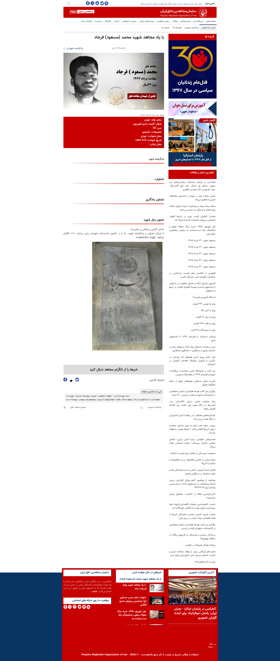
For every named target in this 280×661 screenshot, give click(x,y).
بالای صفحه (211, 644)
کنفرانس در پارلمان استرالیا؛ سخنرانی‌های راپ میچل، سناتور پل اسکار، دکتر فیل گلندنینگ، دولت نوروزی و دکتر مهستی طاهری (192, 185)
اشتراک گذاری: (156, 380)
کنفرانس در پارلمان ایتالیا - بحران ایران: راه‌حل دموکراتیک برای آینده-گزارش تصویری (195, 613)
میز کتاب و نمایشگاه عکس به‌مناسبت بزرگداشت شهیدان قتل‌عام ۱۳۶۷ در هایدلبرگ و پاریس (192, 372)
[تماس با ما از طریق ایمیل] (84, 607)
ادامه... (93, 591)
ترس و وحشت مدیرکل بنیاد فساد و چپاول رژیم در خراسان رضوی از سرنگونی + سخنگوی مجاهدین (192, 348)
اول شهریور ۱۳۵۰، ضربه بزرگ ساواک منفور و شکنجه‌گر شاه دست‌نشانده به (132, 615)
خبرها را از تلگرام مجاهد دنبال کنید (114, 369)
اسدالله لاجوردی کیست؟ (204, 297)
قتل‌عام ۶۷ (177, 27)
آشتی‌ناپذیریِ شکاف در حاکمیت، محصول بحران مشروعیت (192, 496)
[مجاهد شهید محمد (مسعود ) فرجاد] (113, 81)
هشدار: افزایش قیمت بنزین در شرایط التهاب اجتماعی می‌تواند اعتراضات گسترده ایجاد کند (171, 4)
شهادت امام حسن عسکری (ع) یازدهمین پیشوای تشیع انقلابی (133, 601)
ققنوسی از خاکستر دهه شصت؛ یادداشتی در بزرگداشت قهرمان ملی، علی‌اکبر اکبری (192, 275)
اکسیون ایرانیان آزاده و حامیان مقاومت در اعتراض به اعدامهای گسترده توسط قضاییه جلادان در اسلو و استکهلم (192, 287)
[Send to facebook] (65, 379)
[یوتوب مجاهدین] (97, 3)
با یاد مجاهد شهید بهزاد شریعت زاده (135, 587)
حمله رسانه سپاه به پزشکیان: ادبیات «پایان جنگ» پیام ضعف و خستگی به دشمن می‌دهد (192, 208)
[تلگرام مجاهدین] (102, 3)
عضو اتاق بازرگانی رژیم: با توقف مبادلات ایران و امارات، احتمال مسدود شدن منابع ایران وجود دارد (192, 553)
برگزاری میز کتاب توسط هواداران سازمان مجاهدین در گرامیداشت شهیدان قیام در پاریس (192, 526)
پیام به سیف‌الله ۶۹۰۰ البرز (203, 330)
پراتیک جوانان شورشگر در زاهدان (200, 545)
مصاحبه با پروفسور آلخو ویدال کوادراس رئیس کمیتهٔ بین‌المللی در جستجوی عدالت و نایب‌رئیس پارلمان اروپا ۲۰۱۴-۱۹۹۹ (192, 484)
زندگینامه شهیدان (191, 27)
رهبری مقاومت (163, 21)
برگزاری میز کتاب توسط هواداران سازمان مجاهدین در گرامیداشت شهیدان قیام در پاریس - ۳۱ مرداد (192, 393)
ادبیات (116, 21)
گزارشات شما (86, 21)
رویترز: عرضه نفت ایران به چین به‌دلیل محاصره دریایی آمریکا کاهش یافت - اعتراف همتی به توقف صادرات (192, 429)
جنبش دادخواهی (129, 21)
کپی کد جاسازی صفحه (151, 391)
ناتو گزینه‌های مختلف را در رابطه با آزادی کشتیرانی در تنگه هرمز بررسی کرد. (192, 417)
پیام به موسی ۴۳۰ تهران (204, 304)
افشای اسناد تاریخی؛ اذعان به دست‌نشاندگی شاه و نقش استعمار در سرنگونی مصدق (192, 472)
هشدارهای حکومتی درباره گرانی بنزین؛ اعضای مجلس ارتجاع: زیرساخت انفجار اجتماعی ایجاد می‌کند (192, 443)
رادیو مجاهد (185, 21)
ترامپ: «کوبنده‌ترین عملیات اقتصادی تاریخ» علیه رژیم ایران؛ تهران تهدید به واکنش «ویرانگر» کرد (192, 506)
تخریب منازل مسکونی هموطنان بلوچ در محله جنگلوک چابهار (192, 383)
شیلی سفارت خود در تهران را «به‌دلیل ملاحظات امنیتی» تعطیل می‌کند (192, 198)
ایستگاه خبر (198, 21)
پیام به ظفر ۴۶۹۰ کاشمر (204, 323)
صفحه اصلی (211, 21)
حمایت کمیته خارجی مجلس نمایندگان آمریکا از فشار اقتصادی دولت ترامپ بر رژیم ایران (192, 516)
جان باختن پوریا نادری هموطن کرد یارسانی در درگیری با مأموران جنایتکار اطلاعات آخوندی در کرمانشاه (192, 360)
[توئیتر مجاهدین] (92, 3)
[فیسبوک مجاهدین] (88, 3)
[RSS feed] (106, 3)
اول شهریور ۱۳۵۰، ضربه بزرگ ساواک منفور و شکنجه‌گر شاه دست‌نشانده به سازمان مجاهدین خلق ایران (192, 230)
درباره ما (98, 21)
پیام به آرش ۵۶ (208, 310)
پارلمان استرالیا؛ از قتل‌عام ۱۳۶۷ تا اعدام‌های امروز (192, 338)
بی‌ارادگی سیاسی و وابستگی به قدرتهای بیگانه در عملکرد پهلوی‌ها (192, 536)
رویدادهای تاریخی (146, 21)
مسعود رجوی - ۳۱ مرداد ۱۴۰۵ (201, 240)
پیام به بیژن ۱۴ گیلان (205, 317)
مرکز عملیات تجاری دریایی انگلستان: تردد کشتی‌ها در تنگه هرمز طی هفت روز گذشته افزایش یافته (192, 405)
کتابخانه (108, 21)
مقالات (175, 21)
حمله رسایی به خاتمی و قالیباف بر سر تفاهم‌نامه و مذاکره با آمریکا (192, 461)
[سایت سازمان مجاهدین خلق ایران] (140, 12)
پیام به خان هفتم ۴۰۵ (205, 562)
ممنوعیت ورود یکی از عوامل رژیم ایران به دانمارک (192, 453)
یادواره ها (166, 27)
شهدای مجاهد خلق (78, 407)
